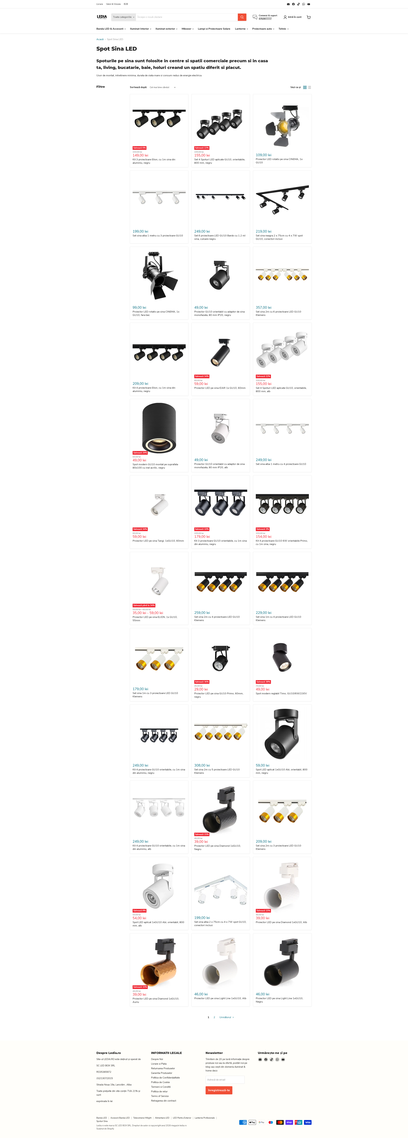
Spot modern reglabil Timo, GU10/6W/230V (281, 693)
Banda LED (101, 1118)
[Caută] (242, 17)
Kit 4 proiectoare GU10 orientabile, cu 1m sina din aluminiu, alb (159, 847)
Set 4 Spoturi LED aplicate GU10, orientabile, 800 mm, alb (281, 389)
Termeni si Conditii (161, 1086)
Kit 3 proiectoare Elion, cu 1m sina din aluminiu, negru (154, 161)
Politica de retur (159, 1091)
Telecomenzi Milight (142, 1118)
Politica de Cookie (160, 1082)
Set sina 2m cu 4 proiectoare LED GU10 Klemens (217, 618)
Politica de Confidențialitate (165, 1077)
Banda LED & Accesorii (110, 29)
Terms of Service (160, 1096)
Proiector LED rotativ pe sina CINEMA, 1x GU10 (279, 160)
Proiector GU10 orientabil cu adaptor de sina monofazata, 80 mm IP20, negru (219, 313)
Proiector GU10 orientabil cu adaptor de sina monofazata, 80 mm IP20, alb (219, 465)
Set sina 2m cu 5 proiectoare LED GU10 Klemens (217, 771)
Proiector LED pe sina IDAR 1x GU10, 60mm (220, 388)
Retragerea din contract (163, 1100)
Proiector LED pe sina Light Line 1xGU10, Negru (279, 1000)
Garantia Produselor (161, 1073)
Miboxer (187, 29)
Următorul (225, 1017)
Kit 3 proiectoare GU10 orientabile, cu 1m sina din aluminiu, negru (220, 542)
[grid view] (305, 87)
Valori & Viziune (113, 4)
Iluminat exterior (166, 29)
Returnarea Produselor (163, 1068)
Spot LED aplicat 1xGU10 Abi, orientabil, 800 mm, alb (158, 924)
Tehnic (283, 29)
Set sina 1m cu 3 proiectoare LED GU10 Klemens (155, 694)
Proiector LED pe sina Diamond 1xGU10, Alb (281, 922)
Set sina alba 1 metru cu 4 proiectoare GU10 (281, 464)
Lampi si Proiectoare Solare (214, 29)
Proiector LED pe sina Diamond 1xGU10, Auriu (156, 1000)
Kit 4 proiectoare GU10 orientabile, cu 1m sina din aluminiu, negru (159, 771)
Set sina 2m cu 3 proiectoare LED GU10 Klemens (278, 847)
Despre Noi (157, 1059)
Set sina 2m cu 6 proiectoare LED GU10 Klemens (278, 313)
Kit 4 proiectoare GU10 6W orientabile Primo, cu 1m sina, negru (282, 542)
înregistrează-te (219, 1090)
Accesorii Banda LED (120, 1118)
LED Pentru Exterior (182, 1118)
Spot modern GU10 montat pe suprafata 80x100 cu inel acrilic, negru (155, 466)
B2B (126, 4)
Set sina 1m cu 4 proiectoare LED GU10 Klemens (278, 618)
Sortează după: (138, 87)
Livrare (99, 4)
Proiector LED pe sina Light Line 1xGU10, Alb (220, 998)
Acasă (99, 39)
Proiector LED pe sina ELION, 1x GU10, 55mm (155, 618)
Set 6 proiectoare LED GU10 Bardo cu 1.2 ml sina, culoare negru (219, 237)
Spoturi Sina (102, 1121)
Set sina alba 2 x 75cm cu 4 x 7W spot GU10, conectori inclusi (220, 923)
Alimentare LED (162, 1118)
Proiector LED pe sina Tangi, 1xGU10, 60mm (158, 541)
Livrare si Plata (159, 1063)
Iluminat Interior (139, 29)
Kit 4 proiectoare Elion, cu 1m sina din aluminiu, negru (154, 389)
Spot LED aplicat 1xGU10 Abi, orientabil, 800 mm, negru (281, 771)
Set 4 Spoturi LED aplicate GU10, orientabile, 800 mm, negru (219, 161)
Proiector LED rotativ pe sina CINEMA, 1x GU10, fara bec (156, 313)
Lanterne (240, 29)
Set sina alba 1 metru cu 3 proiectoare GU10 (158, 235)
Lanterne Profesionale (205, 1118)
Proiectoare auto (262, 29)
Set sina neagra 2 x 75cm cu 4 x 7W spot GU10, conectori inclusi (279, 237)
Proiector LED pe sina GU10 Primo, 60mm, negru (218, 695)
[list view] (309, 87)
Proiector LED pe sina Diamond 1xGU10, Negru (217, 847)
